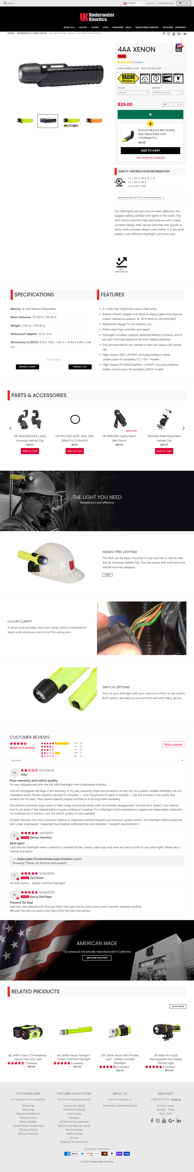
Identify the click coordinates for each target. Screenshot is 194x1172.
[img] (29, 770)
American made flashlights (120, 1105)
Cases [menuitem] (95, 27)
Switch (156, 88)
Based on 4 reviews (22, 747)
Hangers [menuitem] (117, 27)
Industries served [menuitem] (147, 27)
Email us (176, 1099)
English (131, 3)
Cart (185, 3)
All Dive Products (74, 1109)
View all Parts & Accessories (150, 157)
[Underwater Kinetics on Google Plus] (179, 33)
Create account (165, 3)
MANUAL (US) (80, 367)
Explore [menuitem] (168, 27)
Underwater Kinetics (101, 1161)
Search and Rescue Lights (74, 1125)
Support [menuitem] (180, 27)
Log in (150, 3)
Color (121, 88)
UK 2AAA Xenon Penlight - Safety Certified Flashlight (74, 1057)
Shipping (28, 1105)
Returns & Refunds (28, 1113)
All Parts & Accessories (74, 1121)
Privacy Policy (28, 1129)
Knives (74, 1137)
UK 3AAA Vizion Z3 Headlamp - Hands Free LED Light (28, 1057)
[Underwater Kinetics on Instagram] (168, 33)
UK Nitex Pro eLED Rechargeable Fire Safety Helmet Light (166, 1059)
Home (11, 33)
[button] (125, 62)
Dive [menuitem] (105, 27)
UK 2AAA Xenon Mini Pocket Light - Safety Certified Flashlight (120, 1059)
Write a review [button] (173, 744)
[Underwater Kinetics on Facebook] (164, 33)
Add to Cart (150, 150)
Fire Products (74, 1129)
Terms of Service (28, 1133)
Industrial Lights (74, 1105)
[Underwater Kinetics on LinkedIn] (185, 33)
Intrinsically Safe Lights (32, 33)
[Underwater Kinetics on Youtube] (173, 33)
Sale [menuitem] (128, 27)
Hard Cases (74, 1113)
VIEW (107, 575)
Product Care (28, 1117)
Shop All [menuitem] (69, 27)
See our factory (97, 957)
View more (178, 1006)
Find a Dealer (28, 1121)
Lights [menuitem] (83, 27)
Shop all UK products (74, 1141)
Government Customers (28, 1125)
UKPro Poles (74, 1133)
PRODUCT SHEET (27, 367)
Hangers (74, 1117)
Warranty (28, 1109)
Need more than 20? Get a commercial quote (140, 197)
